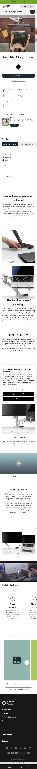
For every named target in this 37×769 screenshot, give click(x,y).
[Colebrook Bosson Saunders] (6, 6)
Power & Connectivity (9, 717)
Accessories (6, 720)
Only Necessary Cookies (18, 394)
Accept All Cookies (18, 399)
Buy (33, 12)
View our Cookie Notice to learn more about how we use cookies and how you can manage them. (18, 382)
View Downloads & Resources (18, 689)
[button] (7, 662)
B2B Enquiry (27, 6)
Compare (5, 713)
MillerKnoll (19, 763)
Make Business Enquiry (18, 81)
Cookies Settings (18, 389)
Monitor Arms (6, 709)
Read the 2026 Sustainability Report (18, 2)
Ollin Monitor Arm (15, 118)
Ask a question (18, 75)
